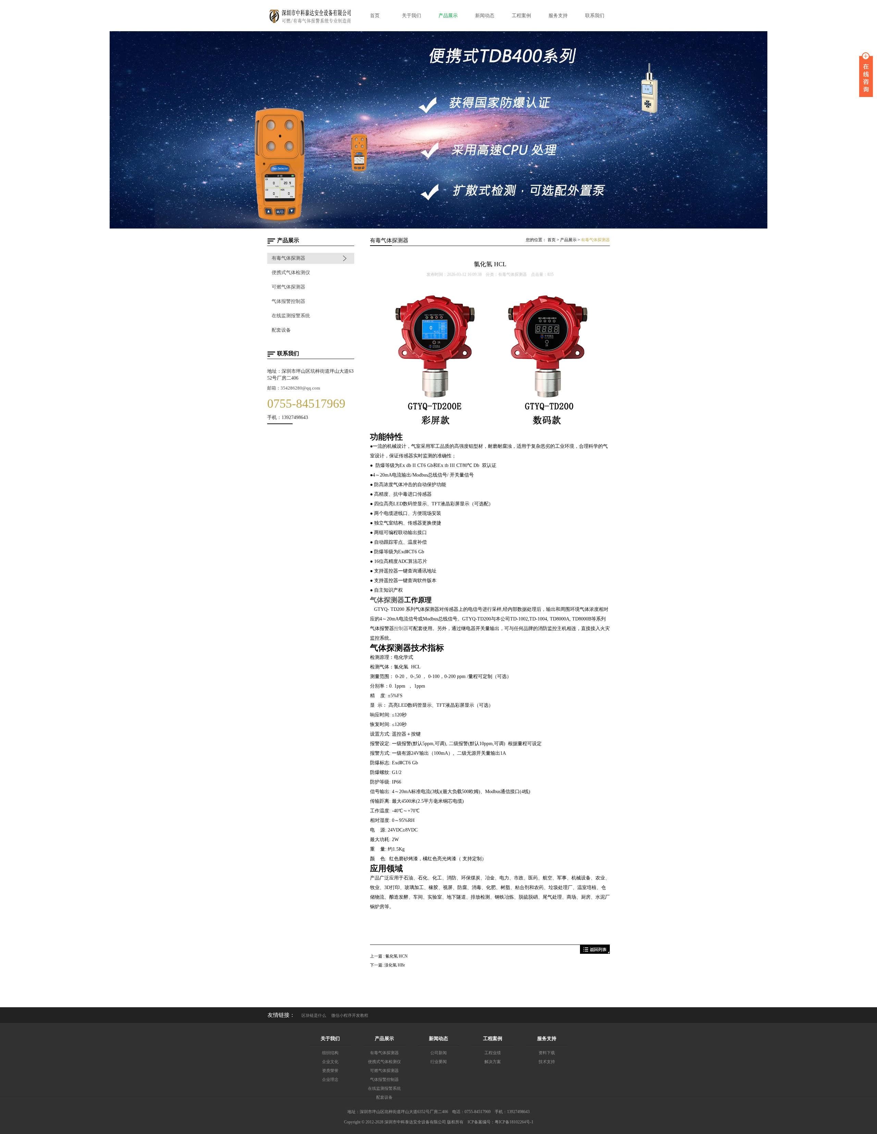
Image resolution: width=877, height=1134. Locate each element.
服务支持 (546, 1038)
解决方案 (492, 1061)
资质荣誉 (330, 1070)
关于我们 (330, 1038)
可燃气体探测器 (288, 286)
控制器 (401, 628)
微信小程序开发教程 (349, 1015)
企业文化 (330, 1061)
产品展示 (568, 239)
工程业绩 (492, 1052)
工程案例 (492, 1038)
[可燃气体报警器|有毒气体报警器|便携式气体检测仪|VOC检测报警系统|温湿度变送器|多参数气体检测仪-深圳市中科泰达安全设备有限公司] (310, 23)
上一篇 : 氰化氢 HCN (389, 956)
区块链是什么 (313, 1015)
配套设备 (281, 330)
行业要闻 (438, 1061)
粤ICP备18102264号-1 (514, 1122)
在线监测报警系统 (291, 315)
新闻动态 (438, 1038)
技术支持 (547, 1061)
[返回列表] (595, 952)
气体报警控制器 (288, 301)
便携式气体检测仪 (291, 272)
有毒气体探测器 (288, 258)
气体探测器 (387, 600)
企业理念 (330, 1079)
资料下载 (547, 1052)
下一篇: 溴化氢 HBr (387, 965)
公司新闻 (438, 1052)
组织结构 (330, 1052)
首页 (551, 239)
